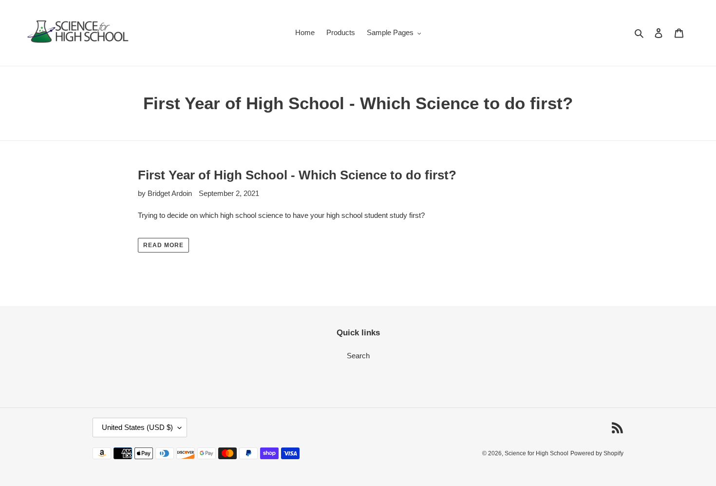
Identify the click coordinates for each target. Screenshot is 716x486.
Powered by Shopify (596, 453)
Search (358, 355)
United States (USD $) (137, 427)
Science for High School (536, 453)
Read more (163, 245)
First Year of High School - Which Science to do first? (297, 175)
